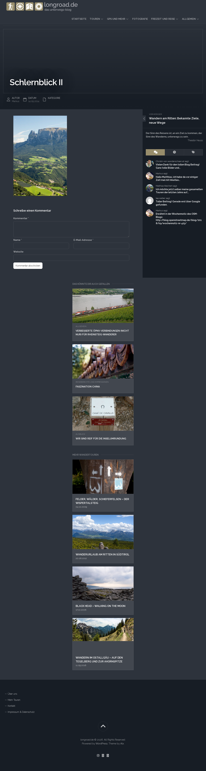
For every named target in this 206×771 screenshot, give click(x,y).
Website (18, 251)
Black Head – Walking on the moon (100, 606)
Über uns (12, 694)
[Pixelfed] (107, 755)
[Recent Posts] (174, 152)
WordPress (102, 743)
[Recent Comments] (155, 152)
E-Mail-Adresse (83, 240)
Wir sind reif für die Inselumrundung (101, 438)
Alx (122, 743)
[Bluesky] (103, 755)
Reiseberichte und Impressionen (92, 382)
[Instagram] (98, 755)
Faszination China (88, 386)
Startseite (79, 18)
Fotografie (140, 18)
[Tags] (193, 152)
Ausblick (80, 434)
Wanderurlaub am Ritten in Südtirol (102, 554)
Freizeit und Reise (163, 18)
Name (17, 240)
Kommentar (21, 218)
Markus (15, 101)
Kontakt (11, 706)
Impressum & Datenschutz (21, 712)
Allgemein (189, 18)
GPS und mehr (116, 18)
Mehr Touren (14, 700)
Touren (95, 18)
